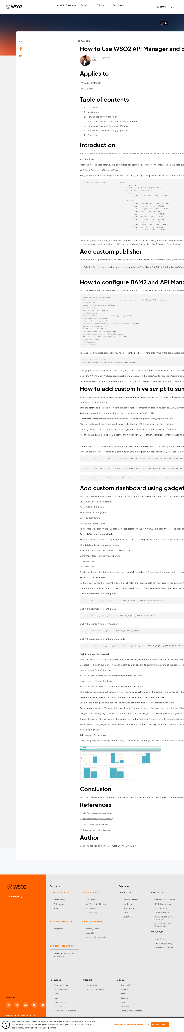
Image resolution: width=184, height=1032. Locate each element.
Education (127, 917)
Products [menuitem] (85, 5)
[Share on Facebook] (21, 48)
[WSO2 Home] (14, 7)
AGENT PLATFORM (58, 892)
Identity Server (92, 928)
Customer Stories (61, 985)
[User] (173, 7)
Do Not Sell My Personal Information (131, 1024)
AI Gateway (59, 904)
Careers (124, 998)
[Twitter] (21, 42)
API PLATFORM (89, 892)
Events (57, 994)
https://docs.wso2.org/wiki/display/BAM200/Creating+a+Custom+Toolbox (141, 429)
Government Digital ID (164, 948)
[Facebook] (9, 1005)
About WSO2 (127, 985)
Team (123, 994)
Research (58, 1006)
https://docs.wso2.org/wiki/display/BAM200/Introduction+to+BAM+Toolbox (136, 424)
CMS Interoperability (163, 943)
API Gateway (92, 912)
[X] (17, 1005)
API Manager (91, 900)
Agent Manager (60, 900)
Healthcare (127, 904)
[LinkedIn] (21, 55)
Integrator (58, 928)
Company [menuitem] (117, 5)
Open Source (60, 1002)
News (123, 1002)
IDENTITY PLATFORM (92, 921)
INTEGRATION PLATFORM (62, 921)
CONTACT (161, 7)
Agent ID (58, 908)
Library (57, 998)
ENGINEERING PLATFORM (62, 946)
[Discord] (43, 1005)
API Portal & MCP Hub (96, 904)
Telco (125, 912)
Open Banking (160, 939)
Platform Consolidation (164, 900)
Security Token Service (96, 937)
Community (126, 1006)
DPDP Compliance (162, 904)
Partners (124, 989)
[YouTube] (34, 1005)
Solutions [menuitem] (101, 5)
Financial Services (130, 900)
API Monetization (161, 912)
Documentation (61, 989)
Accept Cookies (159, 1024)
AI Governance (160, 908)
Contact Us (13, 896)
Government (128, 908)
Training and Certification (65, 1011)
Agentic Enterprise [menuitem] (66, 5)
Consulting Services (96, 989)
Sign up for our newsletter (19, 1015)
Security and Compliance (132, 1011)
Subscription (93, 985)
